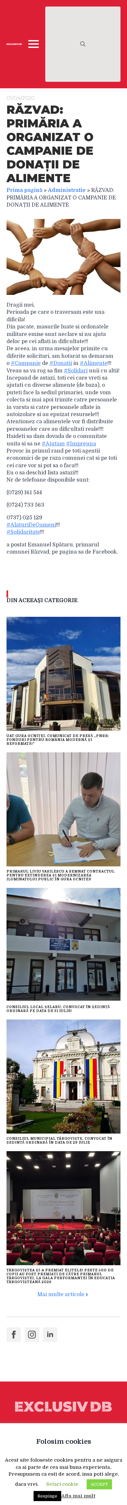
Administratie (67, 190)
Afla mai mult (78, 1496)
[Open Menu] (33, 44)
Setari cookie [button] (62, 1484)
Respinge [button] (47, 1496)
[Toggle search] (82, 44)
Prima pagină (24, 190)
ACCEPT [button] (99, 1484)
